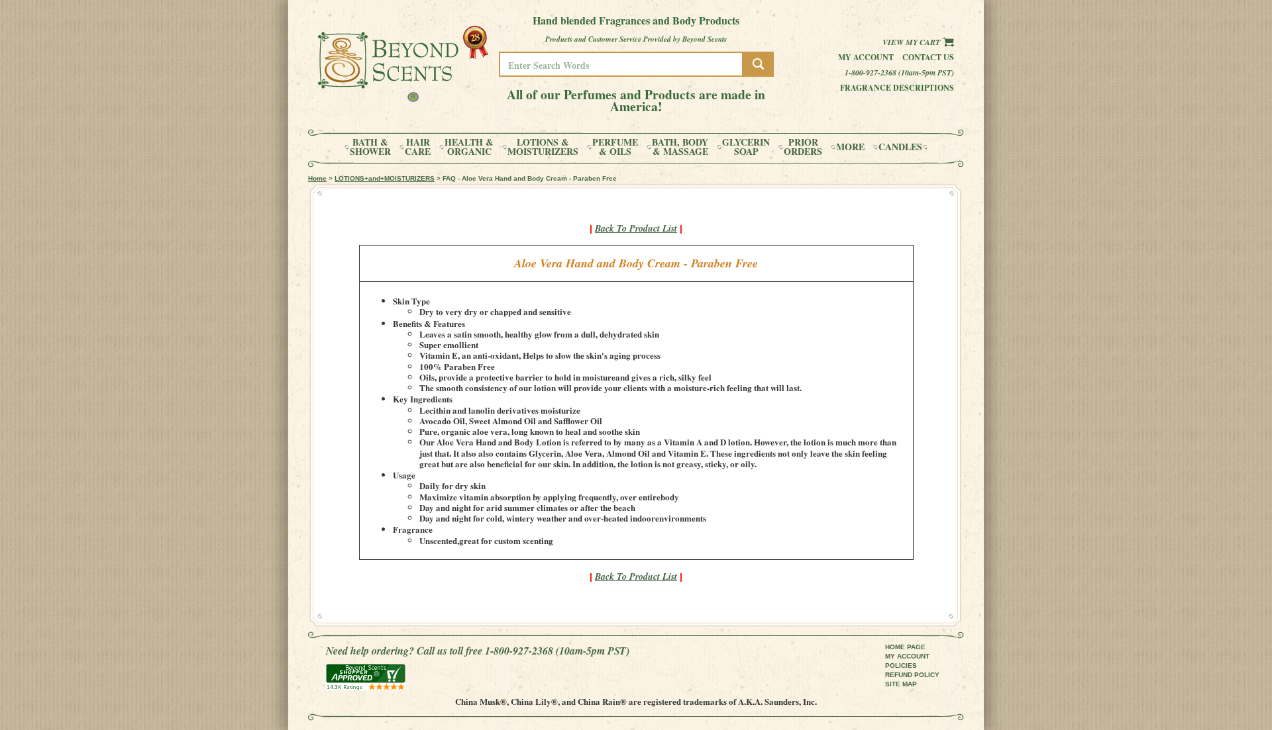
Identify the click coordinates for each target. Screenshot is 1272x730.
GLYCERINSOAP (746, 147)
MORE (850, 147)
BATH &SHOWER (370, 147)
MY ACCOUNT (907, 656)
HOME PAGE (905, 647)
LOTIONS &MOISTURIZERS (542, 147)
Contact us (928, 57)
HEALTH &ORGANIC (469, 147)
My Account (866, 57)
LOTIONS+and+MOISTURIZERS (385, 178)
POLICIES (901, 665)
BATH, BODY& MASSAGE (680, 147)
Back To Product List (636, 228)
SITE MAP (901, 684)
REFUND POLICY (912, 674)
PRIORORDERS (803, 147)
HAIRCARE (418, 147)
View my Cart (912, 42)
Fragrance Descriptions (897, 87)
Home (317, 178)
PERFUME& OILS (615, 147)
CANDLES (900, 147)
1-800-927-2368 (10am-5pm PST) (899, 72)
